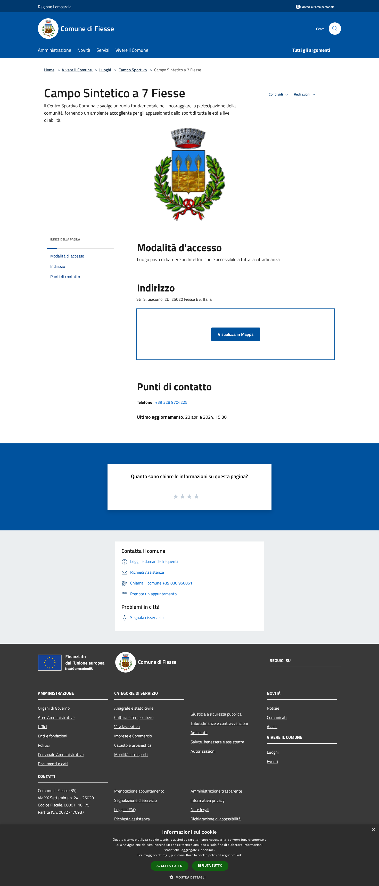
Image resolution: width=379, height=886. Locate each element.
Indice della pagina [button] (65, 239)
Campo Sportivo (133, 70)
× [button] (373, 830)
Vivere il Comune (77, 70)
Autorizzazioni (203, 751)
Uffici (42, 727)
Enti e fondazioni (52, 736)
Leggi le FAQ (125, 809)
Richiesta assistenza (132, 819)
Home (49, 70)
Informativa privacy (208, 800)
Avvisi (272, 727)
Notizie (273, 708)
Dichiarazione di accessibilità (216, 819)
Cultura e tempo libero (133, 717)
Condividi (276, 94)
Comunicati (277, 717)
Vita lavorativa (127, 727)
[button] (189, 877)
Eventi (272, 761)
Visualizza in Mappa (235, 334)
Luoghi (105, 70)
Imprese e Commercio (133, 736)
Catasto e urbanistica (132, 745)
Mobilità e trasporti (131, 754)
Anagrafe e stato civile (133, 708)
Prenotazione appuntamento (139, 791)
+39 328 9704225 (171, 402)
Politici (44, 745)
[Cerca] (335, 28)
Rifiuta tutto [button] (210, 865)
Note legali (200, 809)
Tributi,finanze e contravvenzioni (219, 723)
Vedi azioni (302, 94)
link (239, 855)
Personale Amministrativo (61, 754)
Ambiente (199, 732)
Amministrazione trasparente (216, 791)
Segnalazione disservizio (135, 800)
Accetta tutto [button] (169, 866)
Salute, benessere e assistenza (217, 742)
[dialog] (189, 855)
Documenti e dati (53, 764)
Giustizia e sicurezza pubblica (216, 714)
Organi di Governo (54, 708)
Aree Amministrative (56, 717)
